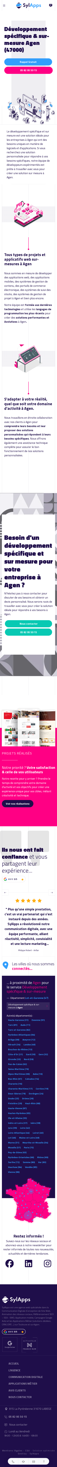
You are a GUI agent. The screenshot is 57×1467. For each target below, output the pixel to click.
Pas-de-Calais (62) (17, 1064)
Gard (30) (30, 1054)
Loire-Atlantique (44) (18, 1132)
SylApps (34, 1453)
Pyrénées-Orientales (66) (21, 1157)
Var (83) (42, 1162)
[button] (13, 1461)
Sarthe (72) (13, 1162)
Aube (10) (37, 1074)
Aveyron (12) (28, 1039)
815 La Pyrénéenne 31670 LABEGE (30, 1409)
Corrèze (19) (42, 1088)
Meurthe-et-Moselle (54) (35, 1142)
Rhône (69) (42, 1157)
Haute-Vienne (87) (17, 1108)
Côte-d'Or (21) (15, 1054)
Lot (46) (12, 1137)
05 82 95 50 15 (28, 70)
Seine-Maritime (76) (18, 1069)
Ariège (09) (13, 1039)
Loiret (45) (38, 1132)
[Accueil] (28, 4)
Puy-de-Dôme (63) (17, 1152)
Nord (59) (28, 1059)
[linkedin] (28, 1263)
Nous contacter (29, 624)
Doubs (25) (13, 1098)
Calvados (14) (32, 1078)
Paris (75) (29, 1147)
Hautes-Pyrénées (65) (19, 1113)
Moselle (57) (14, 1147)
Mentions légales (12, 1450)
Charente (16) (15, 1083)
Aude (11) (25, 1025)
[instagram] (47, 1263)
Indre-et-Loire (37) (17, 1123)
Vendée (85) (31, 1167)
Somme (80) (29, 1162)
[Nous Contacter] (50, 5)
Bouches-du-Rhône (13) (20, 1049)
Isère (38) (35, 1123)
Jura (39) (12, 1127)
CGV (27, 1450)
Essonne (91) (38, 1020)
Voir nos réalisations (17, 804)
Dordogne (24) (36, 1093)
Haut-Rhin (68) (32, 1103)
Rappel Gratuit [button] (28, 62)
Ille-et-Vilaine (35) (17, 1118)
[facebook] (9, 1263)
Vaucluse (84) (15, 1167)
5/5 (15, 879)
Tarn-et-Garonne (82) (19, 1029)
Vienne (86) (13, 1172)
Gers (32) (43, 1054)
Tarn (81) (12, 1025)
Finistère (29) (15, 1103)
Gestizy (22, 1453)
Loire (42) (25, 1127)
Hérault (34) (14, 1044)
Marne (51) (13, 1142)
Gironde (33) (14, 1059)
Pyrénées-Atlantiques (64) (21, 1034)
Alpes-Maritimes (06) (19, 1074)
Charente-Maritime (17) (20, 1088)
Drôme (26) (27, 1098)
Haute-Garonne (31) (18, 1020)
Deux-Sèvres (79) (16, 1093)
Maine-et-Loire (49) (29, 1137)
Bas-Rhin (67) (15, 1078)
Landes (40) (29, 1044)
